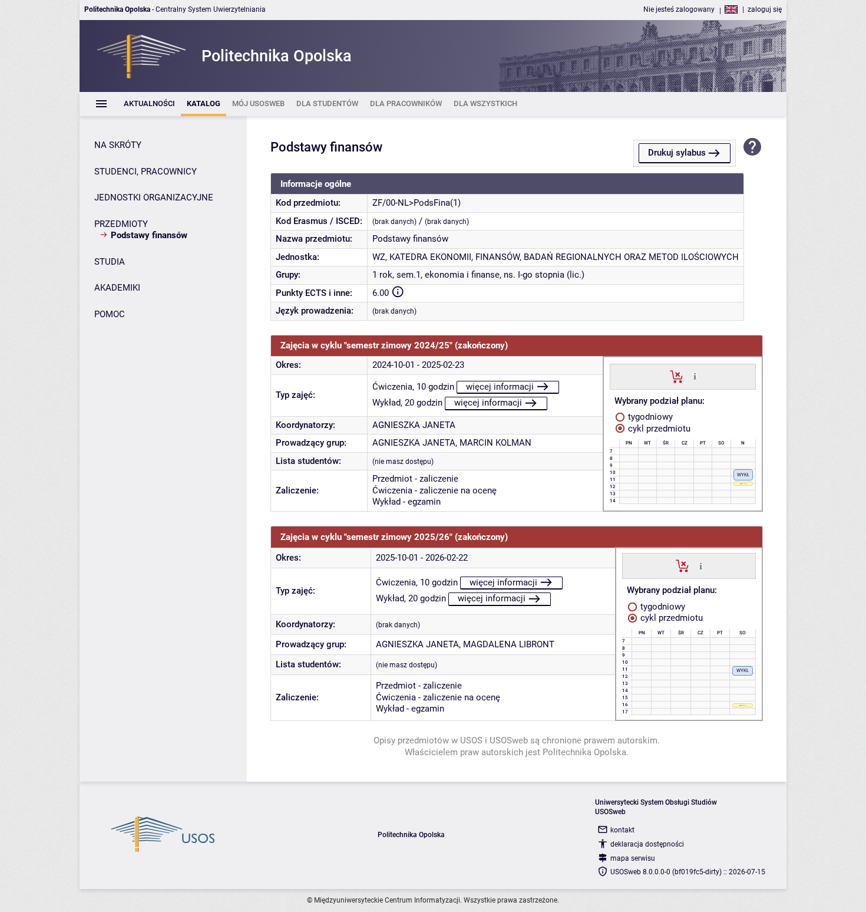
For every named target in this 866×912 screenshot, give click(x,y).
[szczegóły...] (694, 376)
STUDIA (109, 261)
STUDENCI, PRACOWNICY (145, 171)
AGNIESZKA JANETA (413, 425)
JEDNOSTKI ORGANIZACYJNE (153, 197)
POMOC (109, 314)
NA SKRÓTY (117, 145)
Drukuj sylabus (677, 152)
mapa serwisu (632, 858)
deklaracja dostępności (647, 844)
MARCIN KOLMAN (495, 442)
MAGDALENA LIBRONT (508, 644)
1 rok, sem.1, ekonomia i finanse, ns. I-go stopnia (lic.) (478, 274)
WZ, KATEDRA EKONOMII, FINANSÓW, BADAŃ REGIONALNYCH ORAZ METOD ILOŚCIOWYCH (555, 257)
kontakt (622, 830)
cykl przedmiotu (658, 428)
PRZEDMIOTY (121, 224)
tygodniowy (649, 416)
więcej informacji (500, 386)
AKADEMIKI (117, 287)
